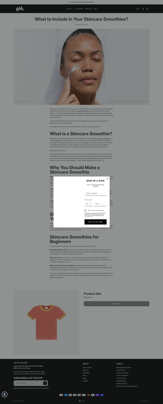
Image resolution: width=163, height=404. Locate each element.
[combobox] (89, 204)
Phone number (88, 200)
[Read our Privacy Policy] (106, 213)
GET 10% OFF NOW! (95, 222)
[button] (5, 394)
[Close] (107, 178)
